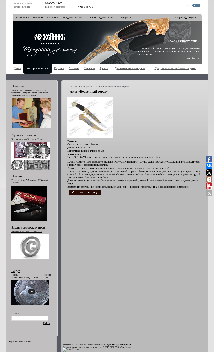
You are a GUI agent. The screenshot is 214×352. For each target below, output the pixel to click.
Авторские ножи (89, 86)
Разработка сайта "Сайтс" (20, 341)
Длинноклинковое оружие (130, 68)
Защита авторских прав (28, 227)
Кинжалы (89, 68)
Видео (15, 271)
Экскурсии (52, 17)
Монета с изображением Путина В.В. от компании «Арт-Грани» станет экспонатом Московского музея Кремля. (29, 92)
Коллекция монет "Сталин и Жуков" (27, 139)
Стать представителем (101, 17)
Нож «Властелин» (183, 41)
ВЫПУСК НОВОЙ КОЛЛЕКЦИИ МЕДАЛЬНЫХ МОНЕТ (31, 276)
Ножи (17, 68)
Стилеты (74, 68)
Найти (46, 323)
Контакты (38, 17)
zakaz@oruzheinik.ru (121, 344)
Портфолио (125, 17)
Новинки (18, 176)
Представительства (73, 17)
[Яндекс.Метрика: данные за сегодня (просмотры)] (71, 350)
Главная (74, 86)
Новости (17, 86)
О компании (22, 17)
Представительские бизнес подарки (175, 68)
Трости (104, 68)
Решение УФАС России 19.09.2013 (26, 231)
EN (188, 5)
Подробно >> (192, 58)
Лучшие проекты (23, 135)
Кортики (59, 68)
